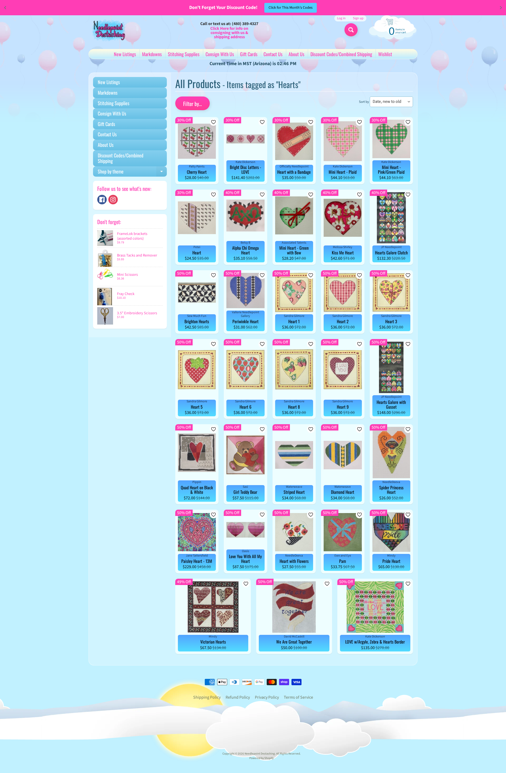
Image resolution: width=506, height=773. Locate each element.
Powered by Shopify (261, 758)
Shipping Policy (207, 697)
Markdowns (152, 54)
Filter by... (192, 104)
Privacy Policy (267, 697)
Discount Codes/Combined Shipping (341, 54)
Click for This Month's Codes (291, 7)
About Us (296, 54)
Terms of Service (298, 697)
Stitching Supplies (184, 54)
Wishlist (385, 54)
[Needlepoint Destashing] (108, 30)
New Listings (125, 54)
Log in (341, 18)
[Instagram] (113, 199)
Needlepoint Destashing (260, 754)
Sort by (364, 101)
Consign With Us (220, 54)
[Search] (351, 29)
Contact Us (273, 54)
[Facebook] (102, 199)
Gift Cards (248, 54)
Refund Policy (238, 697)
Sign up (358, 18)
